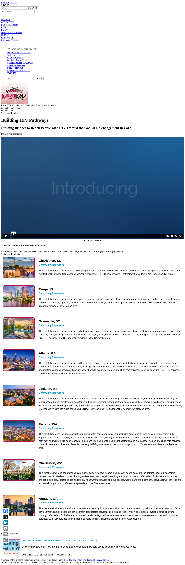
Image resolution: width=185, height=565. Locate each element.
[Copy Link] (6, 540)
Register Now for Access (18, 69)
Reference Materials (20, 64)
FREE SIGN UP (9, 2)
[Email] (6, 528)
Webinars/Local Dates (17, 58)
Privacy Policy (75, 560)
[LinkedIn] (6, 522)
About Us (104, 560)
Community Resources (51, 265)
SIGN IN (33, 8)
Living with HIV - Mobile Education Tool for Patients (60, 540)
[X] (6, 517)
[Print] (6, 534)
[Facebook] (6, 511)
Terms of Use (93, 560)
